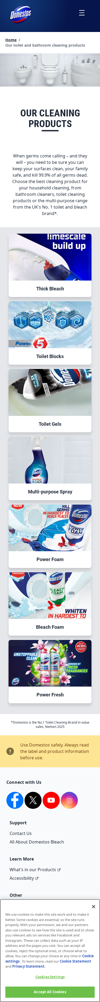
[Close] (93, 906)
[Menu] (81, 12)
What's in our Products (33, 870)
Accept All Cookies (50, 991)
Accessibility (22, 878)
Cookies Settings (50, 977)
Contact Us (21, 833)
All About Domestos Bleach (37, 842)
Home (11, 39)
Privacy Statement (28, 966)
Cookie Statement (75, 961)
